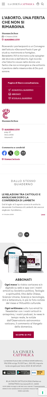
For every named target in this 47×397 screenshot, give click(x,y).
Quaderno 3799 (12, 39)
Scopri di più (23, 334)
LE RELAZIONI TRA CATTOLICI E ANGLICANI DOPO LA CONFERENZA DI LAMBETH (21, 197)
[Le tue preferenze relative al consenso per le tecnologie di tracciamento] (42, 392)
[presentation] (20, 234)
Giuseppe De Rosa (10, 33)
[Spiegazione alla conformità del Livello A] (37, 372)
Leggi (43, 214)
